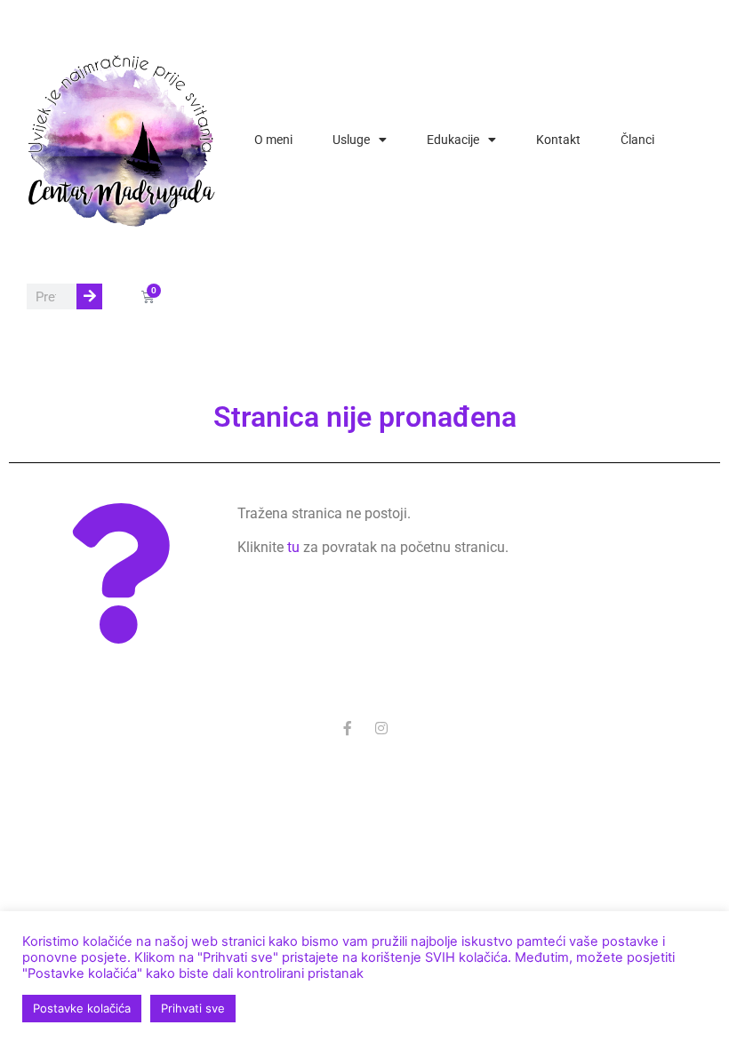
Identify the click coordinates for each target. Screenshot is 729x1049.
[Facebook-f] (347, 728)
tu (293, 547)
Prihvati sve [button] (193, 1008)
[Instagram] (381, 728)
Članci (637, 139)
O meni (273, 139)
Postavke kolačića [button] (82, 1008)
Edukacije (453, 139)
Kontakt (558, 139)
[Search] (89, 296)
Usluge (351, 139)
